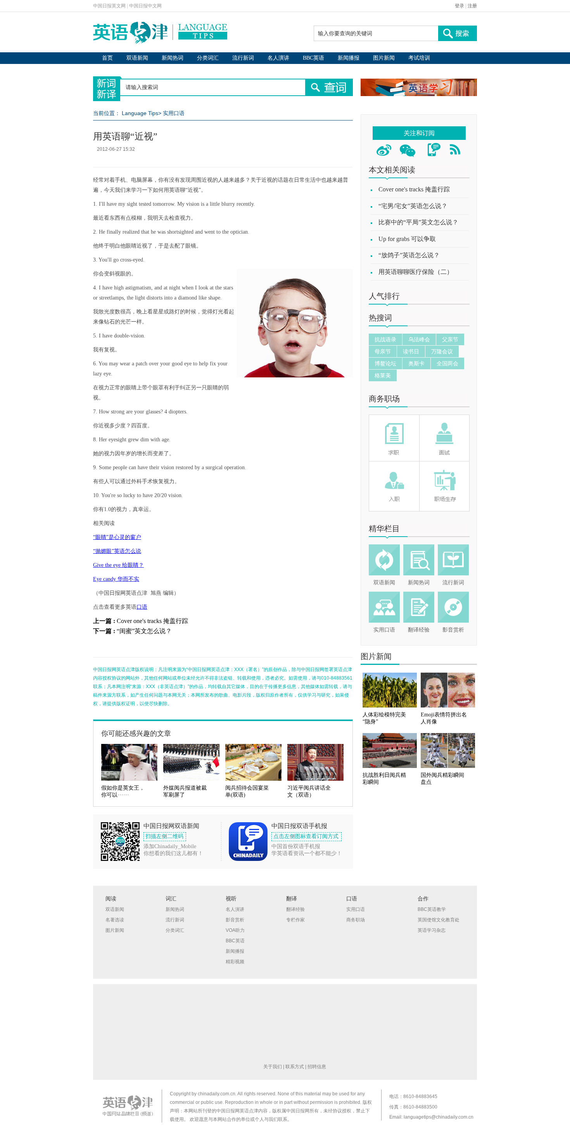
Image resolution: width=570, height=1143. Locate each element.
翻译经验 (419, 630)
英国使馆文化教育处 (438, 920)
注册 (472, 6)
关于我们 (272, 1066)
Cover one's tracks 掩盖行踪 (152, 621)
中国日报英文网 (109, 6)
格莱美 (383, 375)
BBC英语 (313, 58)
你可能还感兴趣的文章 (136, 733)
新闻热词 (172, 58)
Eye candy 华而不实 (116, 579)
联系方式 (294, 1066)
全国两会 (447, 363)
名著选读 (114, 920)
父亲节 (450, 339)
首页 (107, 58)
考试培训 (419, 58)
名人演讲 (278, 58)
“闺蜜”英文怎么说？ (144, 631)
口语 (141, 607)
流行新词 (243, 58)
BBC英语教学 (432, 909)
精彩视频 (235, 961)
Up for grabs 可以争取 (407, 239)
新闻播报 (348, 58)
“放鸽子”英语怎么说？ (409, 255)
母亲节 (383, 351)
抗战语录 (385, 339)
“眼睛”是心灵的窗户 (117, 537)
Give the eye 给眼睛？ (118, 565)
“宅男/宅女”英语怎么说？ (412, 206)
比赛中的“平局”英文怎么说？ (418, 222)
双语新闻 (137, 58)
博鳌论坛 (385, 363)
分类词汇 (208, 58)
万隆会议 (442, 351)
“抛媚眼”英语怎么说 (117, 551)
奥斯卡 (416, 363)
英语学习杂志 (432, 930)
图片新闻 (384, 58)
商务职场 (384, 398)
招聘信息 (316, 1066)
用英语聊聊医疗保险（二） (415, 272)
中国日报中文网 (145, 6)
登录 (459, 6)
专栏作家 (295, 920)
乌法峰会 (419, 339)
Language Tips (140, 113)
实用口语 (174, 113)
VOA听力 (235, 930)
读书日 (411, 351)
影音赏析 (453, 630)
